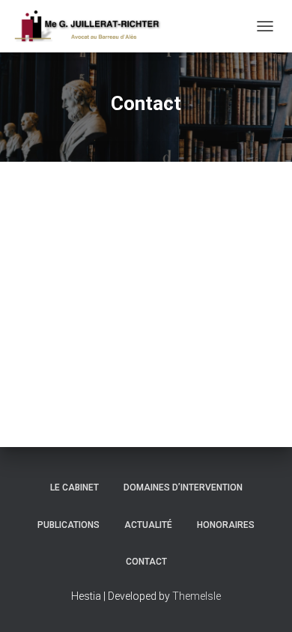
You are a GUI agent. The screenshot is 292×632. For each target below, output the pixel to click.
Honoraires (226, 525)
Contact (146, 561)
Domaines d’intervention (183, 487)
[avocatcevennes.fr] (92, 26)
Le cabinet (74, 487)
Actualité (148, 525)
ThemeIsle (196, 596)
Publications (68, 525)
